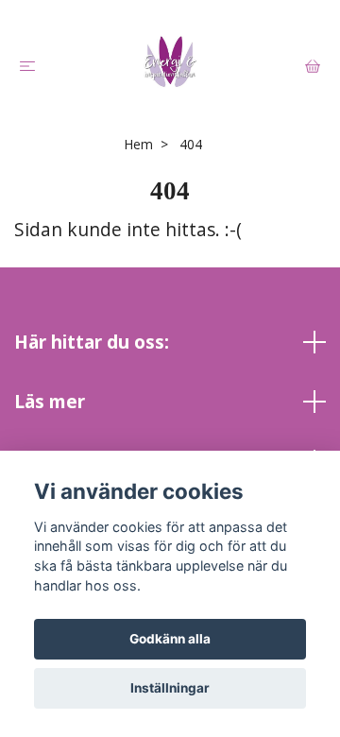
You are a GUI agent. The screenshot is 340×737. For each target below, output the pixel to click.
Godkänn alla (170, 638)
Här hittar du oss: (91, 341)
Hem (138, 144)
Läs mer (49, 401)
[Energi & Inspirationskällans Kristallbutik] (170, 61)
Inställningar (170, 687)
